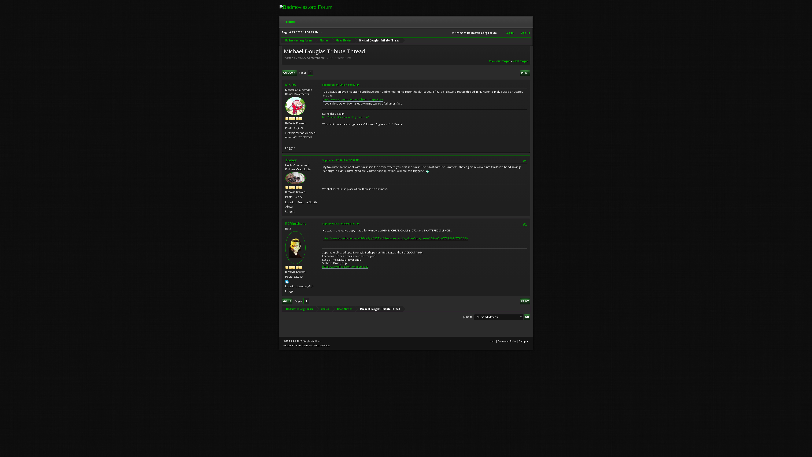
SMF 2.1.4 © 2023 (292, 341)
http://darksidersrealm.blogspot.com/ (345, 117)
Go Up (287, 301)
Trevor (291, 160)
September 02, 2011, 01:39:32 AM (340, 160)
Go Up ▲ (524, 341)
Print (525, 72)
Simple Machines (312, 341)
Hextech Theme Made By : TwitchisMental (306, 345)
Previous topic (499, 61)
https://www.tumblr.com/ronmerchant (345, 266)
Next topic (520, 61)
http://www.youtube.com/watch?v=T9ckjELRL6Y (353, 99)
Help (492, 341)
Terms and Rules (507, 341)
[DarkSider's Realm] (287, 143)
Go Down (289, 72)
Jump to (468, 317)
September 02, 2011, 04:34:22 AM (340, 223)
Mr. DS (290, 85)
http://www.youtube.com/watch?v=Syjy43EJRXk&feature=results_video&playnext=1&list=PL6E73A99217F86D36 (395, 238)
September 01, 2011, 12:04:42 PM (340, 84)
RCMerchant (295, 223)
